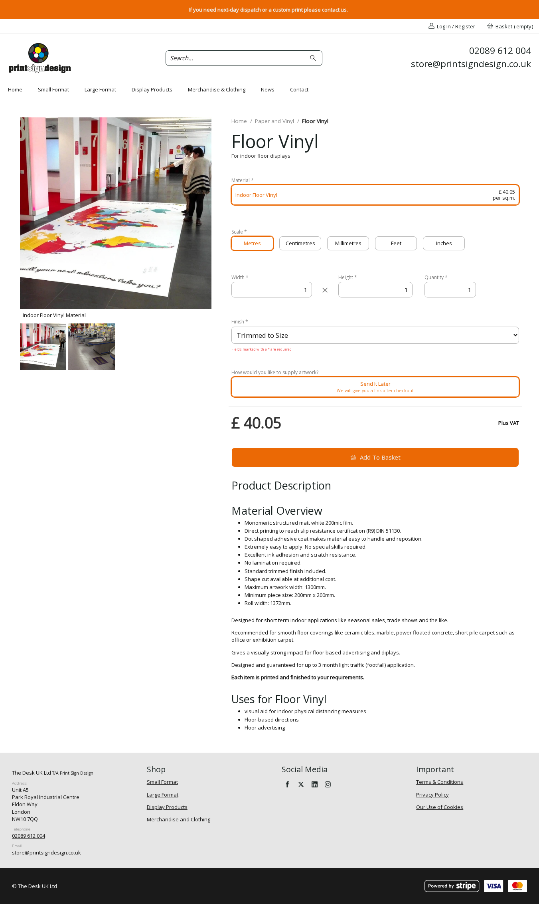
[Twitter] (301, 784)
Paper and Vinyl (274, 121)
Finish (239, 322)
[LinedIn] (314, 784)
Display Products (152, 89)
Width (240, 277)
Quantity (436, 277)
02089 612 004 (28, 835)
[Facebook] (288, 784)
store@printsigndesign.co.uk (46, 852)
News (267, 89)
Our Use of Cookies (439, 807)
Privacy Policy (432, 794)
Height (347, 277)
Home (15, 89)
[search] (314, 58)
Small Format (53, 89)
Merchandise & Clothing (216, 89)
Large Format (100, 89)
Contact (299, 89)
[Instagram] (328, 784)
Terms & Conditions (439, 781)
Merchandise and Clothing (178, 819)
